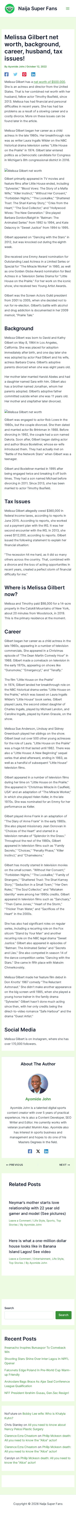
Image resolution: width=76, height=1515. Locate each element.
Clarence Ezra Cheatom (20, 1436)
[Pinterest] (24, 74)
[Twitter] (15, 74)
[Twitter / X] (38, 1151)
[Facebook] (6, 74)
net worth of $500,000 (49, 82)
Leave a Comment (20, 1220)
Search (9, 1308)
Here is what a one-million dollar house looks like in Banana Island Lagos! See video (37, 1246)
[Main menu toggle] (67, 8)
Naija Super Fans (37, 8)
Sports (50, 1220)
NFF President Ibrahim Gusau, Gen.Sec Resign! (36, 1393)
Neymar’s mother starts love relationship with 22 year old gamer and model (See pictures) (37, 1208)
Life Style (39, 1220)
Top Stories (16, 1262)
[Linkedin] (33, 74)
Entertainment (41, 1258)
